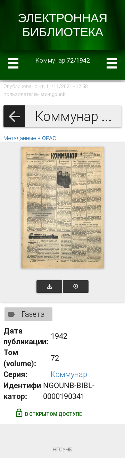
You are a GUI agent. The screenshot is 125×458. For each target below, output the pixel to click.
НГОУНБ (62, 449)
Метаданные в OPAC (29, 138)
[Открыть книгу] (62, 207)
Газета (33, 314)
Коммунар (69, 374)
